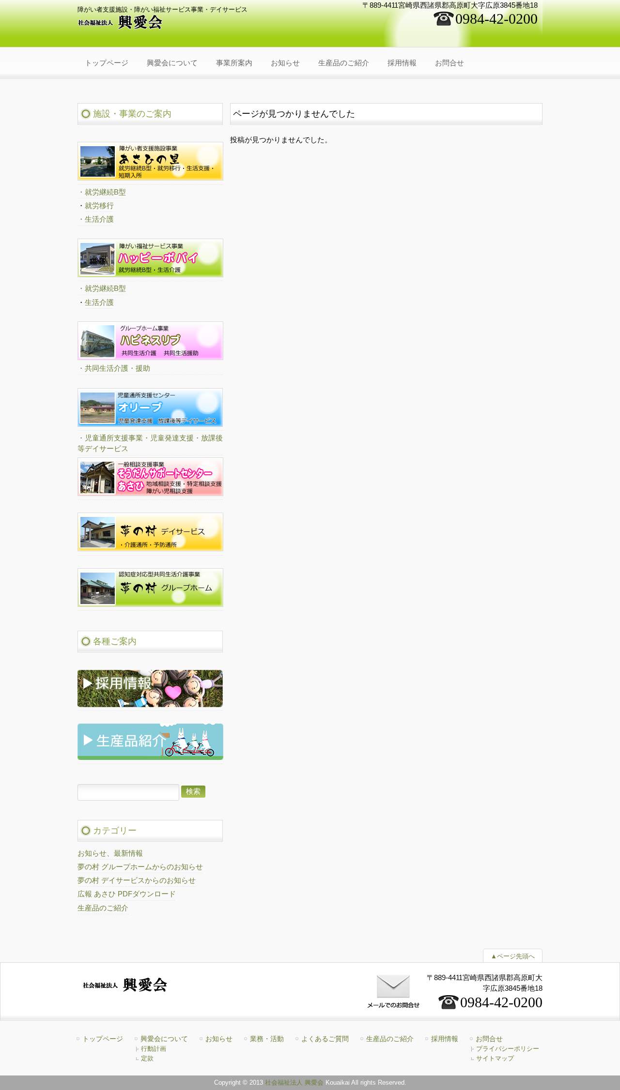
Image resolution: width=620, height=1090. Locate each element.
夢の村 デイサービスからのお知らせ (137, 880)
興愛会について (164, 1039)
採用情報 (444, 1039)
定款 (147, 1058)
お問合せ (489, 1039)
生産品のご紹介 (103, 908)
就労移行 (99, 206)
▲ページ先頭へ (513, 956)
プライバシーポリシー (507, 1048)
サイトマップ (495, 1058)
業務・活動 (267, 1039)
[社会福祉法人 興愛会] (121, 26)
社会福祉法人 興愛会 (294, 1082)
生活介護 (99, 302)
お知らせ (218, 1039)
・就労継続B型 (102, 192)
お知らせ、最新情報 (110, 853)
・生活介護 (96, 219)
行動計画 (153, 1048)
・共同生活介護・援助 (114, 368)
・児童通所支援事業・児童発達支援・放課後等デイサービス (150, 443)
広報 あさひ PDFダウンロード (127, 894)
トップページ (102, 1039)
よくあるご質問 (325, 1039)
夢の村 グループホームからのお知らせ (140, 867)
